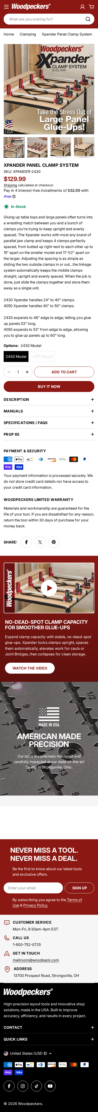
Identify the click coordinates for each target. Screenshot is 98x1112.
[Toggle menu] (6, 7)
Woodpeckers (30, 1103)
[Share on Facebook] (26, 542)
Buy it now (49, 386)
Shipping (10, 185)
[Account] (82, 7)
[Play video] (49, 588)
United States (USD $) (28, 1053)
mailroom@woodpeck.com (36, 960)
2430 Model (16, 356)
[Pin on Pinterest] (53, 542)
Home (9, 34)
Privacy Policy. (35, 905)
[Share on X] (40, 542)
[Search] (88, 19)
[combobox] (49, 19)
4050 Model (43, 358)
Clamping (28, 34)
